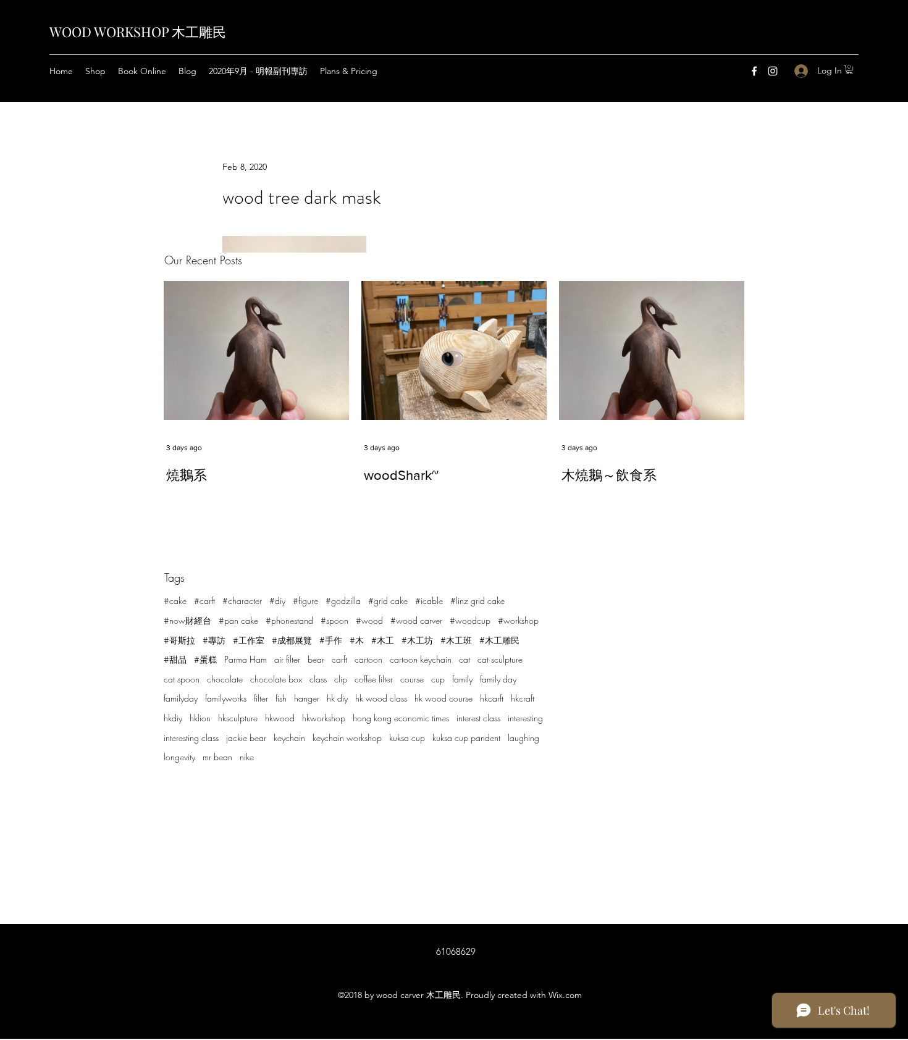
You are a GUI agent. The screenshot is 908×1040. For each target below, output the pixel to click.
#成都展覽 (292, 640)
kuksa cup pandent (466, 738)
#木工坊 (417, 640)
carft (339, 659)
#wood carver (416, 620)
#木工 (382, 640)
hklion (200, 718)
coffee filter (374, 679)
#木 (357, 640)
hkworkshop (323, 718)
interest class (478, 718)
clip (340, 679)
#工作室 (248, 640)
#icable (429, 600)
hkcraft (522, 698)
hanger (306, 698)
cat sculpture (500, 659)
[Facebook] (754, 71)
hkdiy (173, 718)
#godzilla (343, 600)
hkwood (280, 718)
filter (261, 698)
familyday (181, 698)
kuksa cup (407, 738)
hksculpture (238, 718)
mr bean (217, 757)
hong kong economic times (401, 718)
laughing (523, 738)
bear (316, 659)
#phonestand (289, 620)
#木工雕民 (499, 640)
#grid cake (388, 600)
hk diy (337, 698)
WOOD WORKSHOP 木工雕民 (137, 31)
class (318, 679)
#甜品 (175, 659)
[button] (849, 69)
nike (247, 757)
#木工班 (456, 640)
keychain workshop (347, 738)
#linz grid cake (477, 600)
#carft (204, 600)
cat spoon (182, 679)
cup (438, 679)
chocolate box (276, 679)
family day (498, 679)
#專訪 (214, 640)
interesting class (191, 738)
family (462, 679)
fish (281, 698)
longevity (179, 757)
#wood (369, 620)
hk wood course (443, 698)
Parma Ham (245, 659)
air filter (287, 659)
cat (464, 659)
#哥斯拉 (179, 640)
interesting (525, 718)
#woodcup (470, 620)
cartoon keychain (421, 659)
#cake (175, 600)
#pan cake (238, 620)
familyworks (225, 698)
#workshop (518, 620)
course (412, 679)
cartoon (368, 659)
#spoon (334, 620)
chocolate (225, 679)
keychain (289, 738)
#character (242, 600)
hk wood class (381, 698)
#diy (277, 600)
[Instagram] (773, 71)
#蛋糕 (205, 659)
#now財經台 (187, 620)
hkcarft (491, 698)
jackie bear (246, 738)
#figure (305, 600)
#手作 (330, 640)
